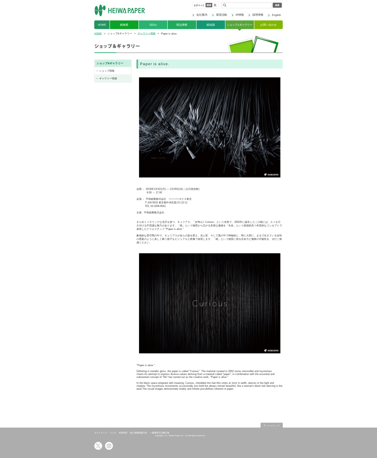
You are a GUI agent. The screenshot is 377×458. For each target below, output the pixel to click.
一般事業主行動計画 (159, 432)
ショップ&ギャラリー (110, 63)
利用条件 (123, 432)
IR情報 (240, 14)
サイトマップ (100, 432)
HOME (102, 24)
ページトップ (272, 425)
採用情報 (257, 14)
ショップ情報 (106, 70)
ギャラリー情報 (147, 33)
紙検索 (124, 24)
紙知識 (211, 24)
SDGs (153, 24)
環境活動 (221, 14)
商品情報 (181, 24)
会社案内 (201, 14)
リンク (113, 432)
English (276, 14)
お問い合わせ (268, 24)
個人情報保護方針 (138, 432)
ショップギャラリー (239, 24)
